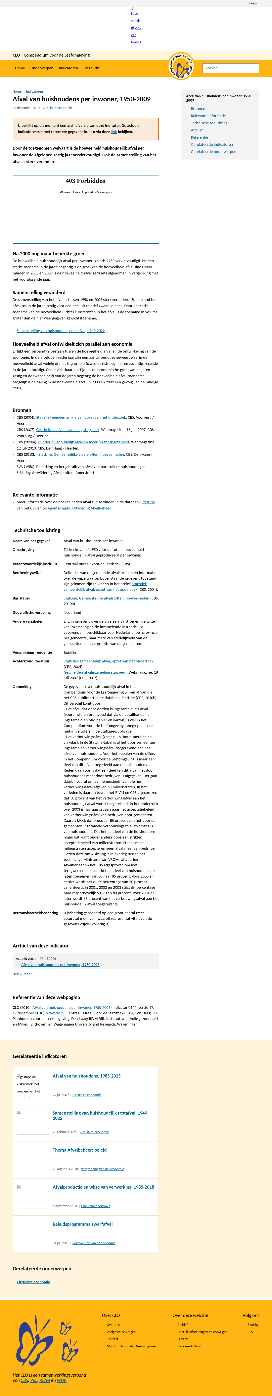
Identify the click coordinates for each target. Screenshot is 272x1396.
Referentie (199, 138)
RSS (250, 1332)
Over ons (113, 1325)
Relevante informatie (208, 116)
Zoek (255, 68)
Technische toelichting (209, 123)
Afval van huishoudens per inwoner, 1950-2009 (71, 1008)
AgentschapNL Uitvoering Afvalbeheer (79, 508)
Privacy (182, 1339)
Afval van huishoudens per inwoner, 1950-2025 (60, 965)
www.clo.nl (55, 1013)
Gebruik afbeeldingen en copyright (202, 1332)
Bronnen (198, 109)
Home (20, 68)
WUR (62, 1380)
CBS (24, 1380)
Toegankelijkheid (189, 1346)
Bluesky (253, 1325)
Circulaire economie (57, 108)
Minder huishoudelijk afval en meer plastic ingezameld (83, 442)
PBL (33, 1380)
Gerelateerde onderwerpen (213, 152)
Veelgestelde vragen (121, 1332)
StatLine (148, 502)
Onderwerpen (41, 68)
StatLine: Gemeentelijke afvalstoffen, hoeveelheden (81, 455)
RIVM (44, 1380)
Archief (197, 130)
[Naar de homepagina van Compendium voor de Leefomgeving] (136, 29)
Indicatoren (68, 68)
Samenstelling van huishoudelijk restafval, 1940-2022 (61, 331)
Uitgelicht (92, 68)
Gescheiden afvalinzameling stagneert (67, 430)
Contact (112, 1339)
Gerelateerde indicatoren (212, 145)
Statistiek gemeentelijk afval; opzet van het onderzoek (81, 418)
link (114, 132)
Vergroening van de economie (102, 1169)
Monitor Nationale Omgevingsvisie (132, 1346)
